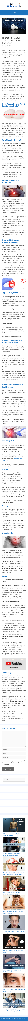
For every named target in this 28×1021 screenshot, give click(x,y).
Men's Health (12, 711)
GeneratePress (23, 1018)
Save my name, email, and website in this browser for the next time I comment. (14, 762)
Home (5, 711)
